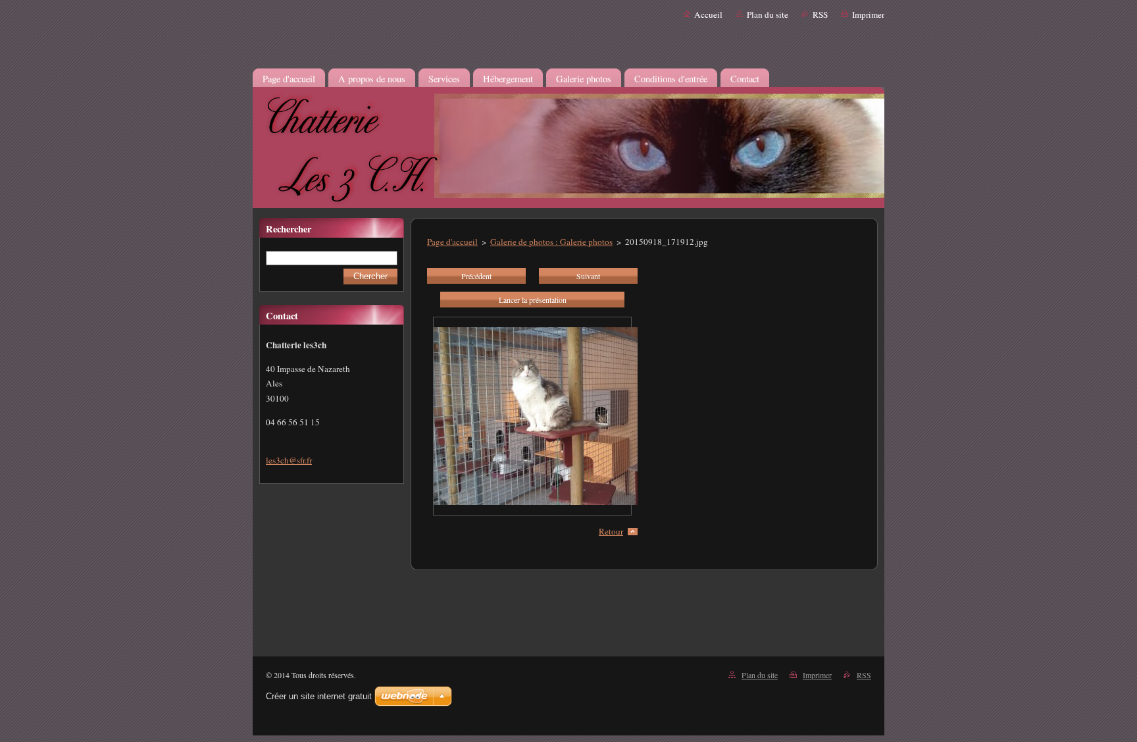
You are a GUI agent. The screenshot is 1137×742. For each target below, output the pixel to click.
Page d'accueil (452, 242)
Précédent (476, 276)
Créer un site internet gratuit (319, 696)
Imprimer (868, 14)
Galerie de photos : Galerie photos (551, 242)
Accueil (708, 14)
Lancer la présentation (533, 299)
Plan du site (767, 14)
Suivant (588, 276)
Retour (611, 531)
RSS (820, 14)
